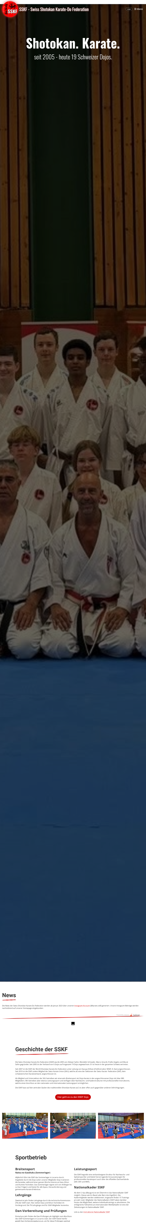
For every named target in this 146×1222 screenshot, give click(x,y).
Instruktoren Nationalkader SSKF (96, 1212)
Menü (139, 9)
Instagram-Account (82, 1006)
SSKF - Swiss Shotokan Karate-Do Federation (54, 9)
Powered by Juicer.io (123, 1015)
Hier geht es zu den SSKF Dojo (73, 1097)
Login (129, 9)
